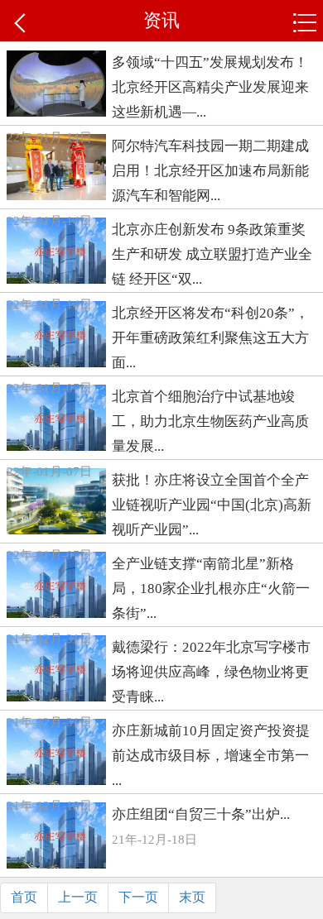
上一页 (78, 897)
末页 (192, 897)
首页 (24, 897)
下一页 (138, 897)
